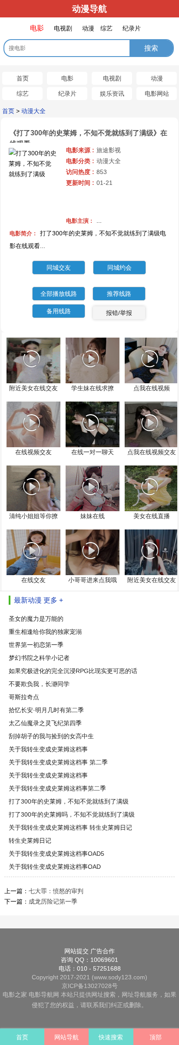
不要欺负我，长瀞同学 (39, 683)
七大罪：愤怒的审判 (56, 891)
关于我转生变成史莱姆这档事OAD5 (56, 853)
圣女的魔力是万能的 (36, 618)
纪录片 (67, 93)
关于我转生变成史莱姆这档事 (48, 749)
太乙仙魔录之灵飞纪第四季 (45, 723)
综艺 (23, 93)
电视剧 (112, 78)
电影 (67, 78)
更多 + (53, 600)
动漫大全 (33, 110)
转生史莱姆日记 (30, 840)
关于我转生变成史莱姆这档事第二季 (57, 788)
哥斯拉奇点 (24, 696)
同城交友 (58, 267)
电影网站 (157, 93)
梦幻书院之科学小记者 (39, 657)
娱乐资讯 (112, 93)
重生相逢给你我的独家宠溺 (45, 631)
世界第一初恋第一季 (36, 644)
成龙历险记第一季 (53, 901)
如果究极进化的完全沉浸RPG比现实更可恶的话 (73, 670)
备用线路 (58, 311)
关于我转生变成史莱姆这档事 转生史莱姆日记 (70, 827)
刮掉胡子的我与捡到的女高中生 (51, 736)
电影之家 (15, 994)
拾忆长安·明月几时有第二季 (46, 710)
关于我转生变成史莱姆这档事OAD (55, 866)
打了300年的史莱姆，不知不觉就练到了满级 (69, 801)
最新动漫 (28, 600)
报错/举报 (119, 312)
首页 (23, 78)
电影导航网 (44, 994)
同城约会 (119, 267)
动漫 (157, 78)
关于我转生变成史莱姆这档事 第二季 (58, 762)
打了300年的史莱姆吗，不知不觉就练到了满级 (72, 814)
